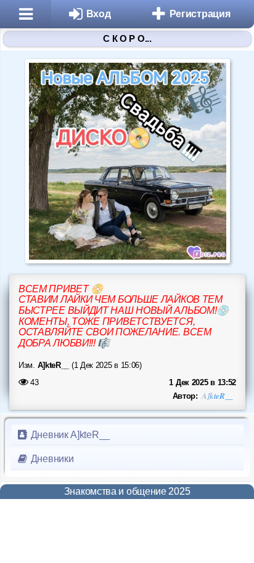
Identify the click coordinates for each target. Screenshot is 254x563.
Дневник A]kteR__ (69, 434)
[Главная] (25, 14)
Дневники (50, 458)
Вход (98, 14)
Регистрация (200, 14)
